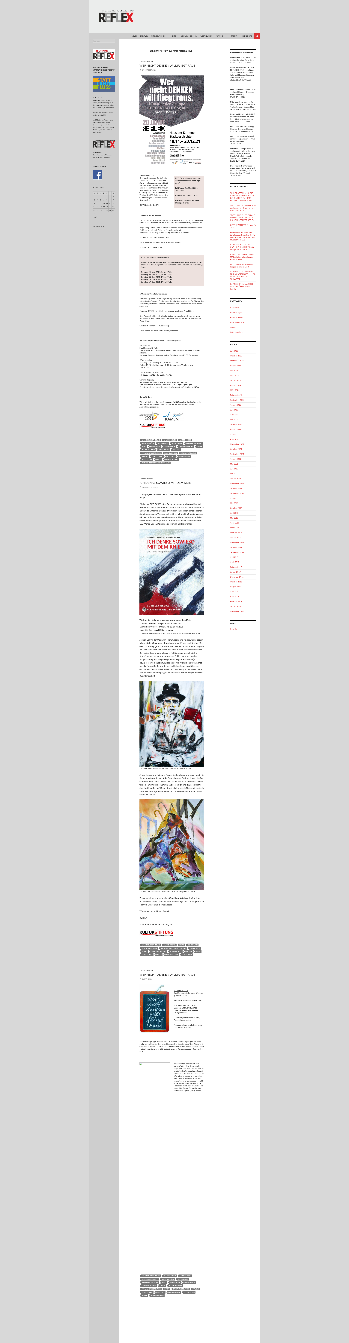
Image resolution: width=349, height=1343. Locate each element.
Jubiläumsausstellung (151, 453)
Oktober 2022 (236, 424)
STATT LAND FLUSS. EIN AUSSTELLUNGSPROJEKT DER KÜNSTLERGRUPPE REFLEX (243, 217)
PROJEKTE (172, 36)
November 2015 (237, 611)
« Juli (95, 217)
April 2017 (234, 562)
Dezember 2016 (237, 577)
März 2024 (234, 390)
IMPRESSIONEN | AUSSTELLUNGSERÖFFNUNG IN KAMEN (242, 286)
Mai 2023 (234, 419)
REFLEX (134, 36)
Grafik (199, 446)
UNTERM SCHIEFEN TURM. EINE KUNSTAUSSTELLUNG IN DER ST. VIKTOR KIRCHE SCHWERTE (243, 275)
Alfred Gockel (185, 440)
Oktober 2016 (236, 582)
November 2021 (237, 444)
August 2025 (235, 365)
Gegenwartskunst (149, 948)
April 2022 (234, 439)
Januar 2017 (235, 572)
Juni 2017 (234, 557)
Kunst (144, 951)
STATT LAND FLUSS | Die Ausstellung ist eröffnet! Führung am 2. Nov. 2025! (243, 207)
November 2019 (237, 483)
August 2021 (235, 459)
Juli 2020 (234, 469)
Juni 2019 (234, 498)
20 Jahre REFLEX (170, 440)
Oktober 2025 (236, 356)
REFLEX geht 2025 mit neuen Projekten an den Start (242, 265)
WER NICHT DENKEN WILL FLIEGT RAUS (167, 65)
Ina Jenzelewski (148, 450)
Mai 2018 (234, 518)
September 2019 (237, 493)
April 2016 (234, 596)
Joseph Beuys (163, 450)
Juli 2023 (234, 410)
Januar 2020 (235, 478)
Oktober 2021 (236, 449)
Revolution (187, 955)
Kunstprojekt (176, 951)
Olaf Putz (170, 456)
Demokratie (193, 945)
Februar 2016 (236, 601)
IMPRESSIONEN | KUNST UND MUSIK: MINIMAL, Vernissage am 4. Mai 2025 (242, 247)
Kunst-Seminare (237, 322)
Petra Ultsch (147, 459)
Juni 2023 (234, 415)
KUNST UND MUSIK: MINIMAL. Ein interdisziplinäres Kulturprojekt (242, 257)
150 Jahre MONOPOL (189, 36)
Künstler (233, 629)
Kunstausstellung (188, 453)
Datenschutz (247, 36)
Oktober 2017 (236, 547)
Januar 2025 (235, 380)
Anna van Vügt (148, 443)
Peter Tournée (184, 456)
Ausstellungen (146, 62)
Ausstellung (177, 443)
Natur (198, 951)
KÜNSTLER (144, 36)
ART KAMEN (220, 36)
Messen (233, 327)
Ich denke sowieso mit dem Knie (173, 948)
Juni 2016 (234, 591)
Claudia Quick (169, 446)
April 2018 (234, 523)
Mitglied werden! (158, 36)
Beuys (144, 446)
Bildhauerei (155, 446)
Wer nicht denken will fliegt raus (156, 463)
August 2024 (235, 385)
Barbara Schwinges (194, 443)
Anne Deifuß (163, 443)
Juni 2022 (234, 434)
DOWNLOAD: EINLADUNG (151, 247)
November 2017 (237, 542)
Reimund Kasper (171, 459)
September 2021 (237, 454)
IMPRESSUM (233, 36)
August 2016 (235, 586)
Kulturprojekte (236, 317)
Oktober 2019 (236, 488)
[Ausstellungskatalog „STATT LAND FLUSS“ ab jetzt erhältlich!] (104, 84)
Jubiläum (176, 450)
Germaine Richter (186, 446)
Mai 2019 (234, 503)
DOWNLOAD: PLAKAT (149, 205)
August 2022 (235, 429)
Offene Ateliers (236, 332)
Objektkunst (157, 456)
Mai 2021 (234, 464)
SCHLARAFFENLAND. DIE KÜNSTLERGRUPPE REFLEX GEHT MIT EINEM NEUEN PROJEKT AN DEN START (242, 197)
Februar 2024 (236, 395)
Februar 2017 (236, 567)
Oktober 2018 (236, 508)
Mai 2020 (234, 473)
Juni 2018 (234, 513)
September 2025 (237, 360)
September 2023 (237, 400)
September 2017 (237, 552)
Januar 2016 (235, 606)
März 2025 (234, 375)
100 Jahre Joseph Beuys (151, 440)
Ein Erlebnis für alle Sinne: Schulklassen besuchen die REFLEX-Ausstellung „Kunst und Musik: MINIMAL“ (243, 236)
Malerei (145, 456)
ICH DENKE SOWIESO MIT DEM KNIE (165, 482)
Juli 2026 (234, 351)
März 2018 (234, 528)
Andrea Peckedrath (150, 1279)
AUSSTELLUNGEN (206, 36)
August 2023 (235, 405)
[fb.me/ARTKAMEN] (97, 175)
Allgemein (234, 307)
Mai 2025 (234, 370)
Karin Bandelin (170, 453)
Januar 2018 (235, 537)
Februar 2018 (236, 532)
